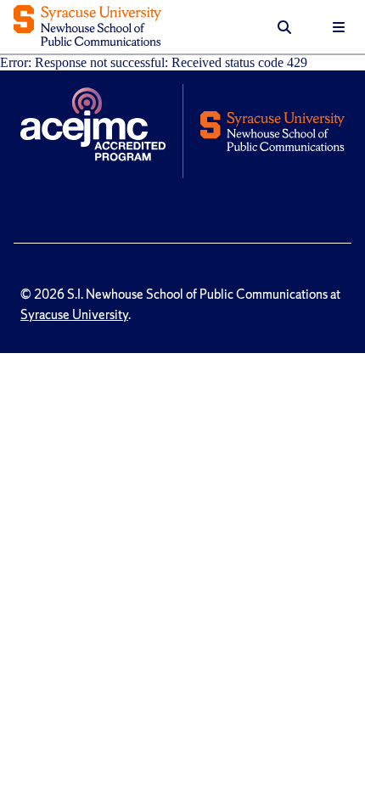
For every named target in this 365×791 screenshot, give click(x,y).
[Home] (87, 27)
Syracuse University (74, 314)
